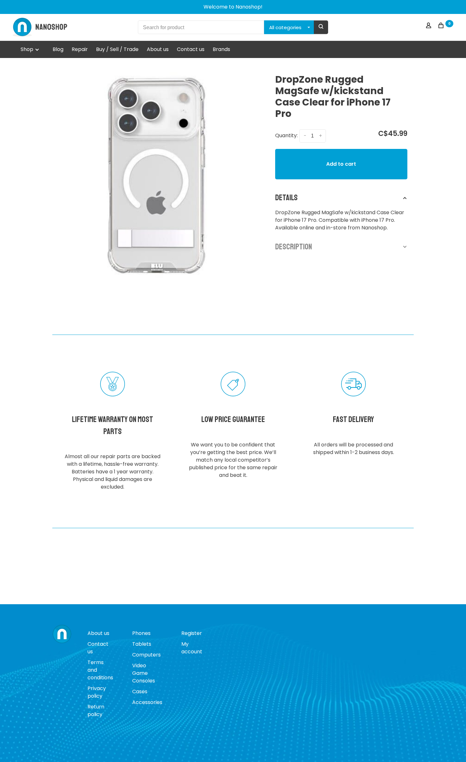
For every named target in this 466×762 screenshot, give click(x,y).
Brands (221, 49)
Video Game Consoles (143, 673)
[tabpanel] (155, 175)
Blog (58, 49)
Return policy (95, 710)
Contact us (190, 49)
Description (293, 247)
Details (286, 198)
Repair (80, 49)
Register (191, 633)
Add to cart (341, 164)
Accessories (147, 702)
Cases (139, 691)
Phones (141, 633)
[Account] (429, 26)
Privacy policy (96, 692)
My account (191, 647)
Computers (146, 654)
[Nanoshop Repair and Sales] (62, 634)
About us (158, 49)
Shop (28, 49)
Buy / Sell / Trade (117, 49)
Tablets (141, 644)
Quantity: (286, 135)
